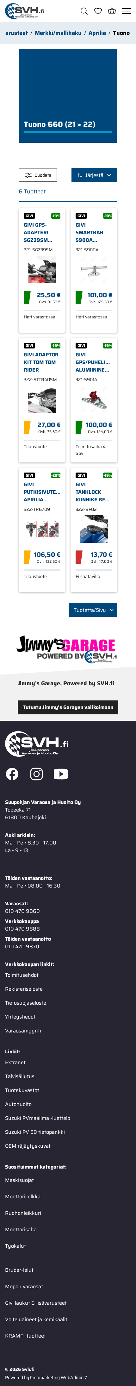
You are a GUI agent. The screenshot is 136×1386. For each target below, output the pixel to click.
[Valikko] (126, 11)
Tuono (121, 32)
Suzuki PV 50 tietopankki (35, 1132)
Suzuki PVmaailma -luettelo (37, 1118)
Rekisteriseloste (24, 989)
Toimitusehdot (22, 975)
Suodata (43, 175)
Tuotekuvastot (22, 1090)
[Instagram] (36, 775)
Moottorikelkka (22, 1197)
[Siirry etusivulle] (24, 11)
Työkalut (15, 1246)
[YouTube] (61, 775)
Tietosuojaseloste (25, 1003)
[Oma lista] (98, 11)
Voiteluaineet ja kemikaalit (36, 1319)
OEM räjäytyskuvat (28, 1146)
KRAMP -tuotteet (25, 1336)
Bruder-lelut (19, 1270)
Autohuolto (18, 1104)
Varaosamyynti (23, 1031)
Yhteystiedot (20, 1017)
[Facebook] (12, 775)
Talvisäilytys (19, 1076)
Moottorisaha (21, 1229)
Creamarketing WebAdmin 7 (58, 1377)
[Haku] (84, 11)
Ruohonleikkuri (23, 1213)
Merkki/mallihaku (58, 32)
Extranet (15, 1062)
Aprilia (97, 32)
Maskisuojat (19, 1180)
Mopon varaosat (24, 1286)
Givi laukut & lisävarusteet (36, 1303)
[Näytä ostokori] (112, 11)
